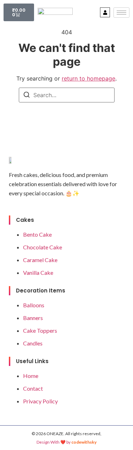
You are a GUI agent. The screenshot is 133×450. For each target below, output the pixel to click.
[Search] (26, 95)
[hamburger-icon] (121, 12)
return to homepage (88, 78)
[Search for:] (67, 95)
